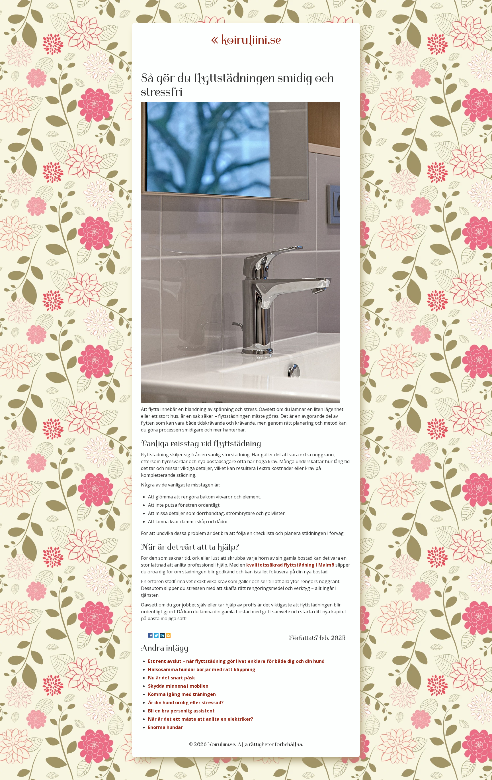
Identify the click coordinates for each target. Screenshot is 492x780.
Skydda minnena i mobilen (178, 686)
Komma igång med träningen (182, 694)
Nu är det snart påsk (171, 678)
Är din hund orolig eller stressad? (186, 702)
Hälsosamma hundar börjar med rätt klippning (201, 669)
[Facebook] (150, 635)
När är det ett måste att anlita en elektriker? (200, 719)
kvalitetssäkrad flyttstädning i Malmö (290, 565)
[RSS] (168, 635)
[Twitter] (156, 635)
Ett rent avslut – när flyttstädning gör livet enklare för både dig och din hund (236, 661)
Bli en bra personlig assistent (181, 711)
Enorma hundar (165, 727)
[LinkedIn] (162, 635)
